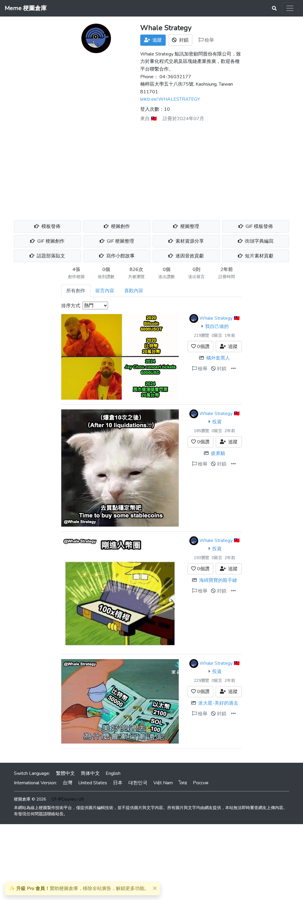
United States (92, 783)
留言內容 (104, 291)
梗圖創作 (120, 226)
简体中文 (90, 773)
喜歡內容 (133, 291)
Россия (200, 783)
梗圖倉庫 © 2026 (30, 799)
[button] (233, 368)
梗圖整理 (189, 226)
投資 (217, 422)
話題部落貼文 (50, 256)
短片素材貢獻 (258, 256)
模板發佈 (50, 226)
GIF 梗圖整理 (120, 241)
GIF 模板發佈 (258, 226)
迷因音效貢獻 (189, 256)
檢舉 (208, 40)
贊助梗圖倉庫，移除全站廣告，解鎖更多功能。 (79, 888)
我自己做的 (217, 326)
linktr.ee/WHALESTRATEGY (170, 99)
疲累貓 (218, 453)
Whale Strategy (216, 318)
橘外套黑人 (218, 358)
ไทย (183, 783)
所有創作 (75, 291)
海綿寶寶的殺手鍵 (218, 580)
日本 (118, 783)
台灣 (67, 783)
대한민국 (137, 783)
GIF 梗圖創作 (50, 241)
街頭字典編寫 (258, 241)
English (113, 773)
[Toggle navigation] (290, 8)
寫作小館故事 (120, 256)
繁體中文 (65, 773)
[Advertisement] (151, 169)
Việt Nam (163, 783)
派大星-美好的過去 (218, 703)
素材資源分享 (189, 241)
